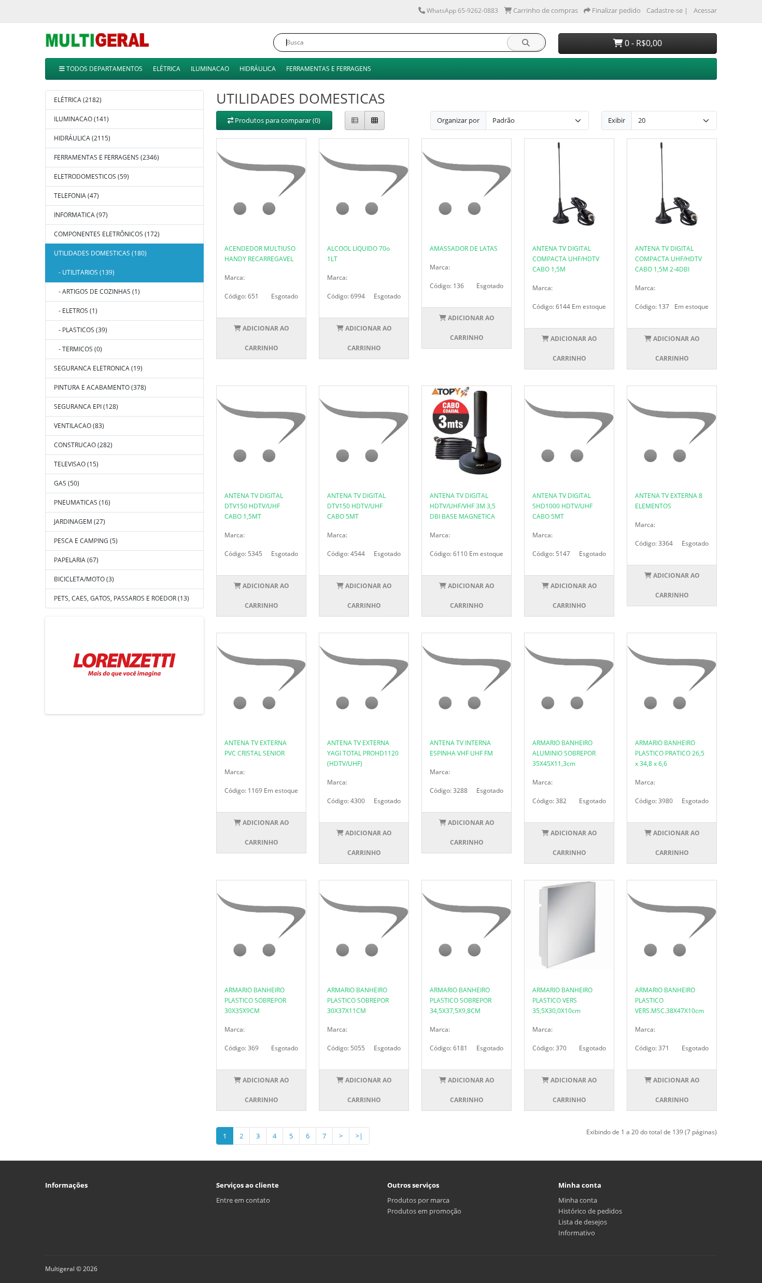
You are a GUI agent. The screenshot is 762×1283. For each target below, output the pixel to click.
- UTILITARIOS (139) (84, 272)
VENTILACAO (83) (79, 425)
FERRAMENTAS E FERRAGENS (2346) (106, 157)
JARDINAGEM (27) (79, 521)
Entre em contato (243, 1200)
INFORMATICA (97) (81, 214)
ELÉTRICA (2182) (78, 99)
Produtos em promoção (424, 1211)
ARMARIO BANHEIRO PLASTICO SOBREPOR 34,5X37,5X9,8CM (460, 1000)
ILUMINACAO (210, 68)
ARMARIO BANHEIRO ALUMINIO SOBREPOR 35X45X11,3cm (564, 753)
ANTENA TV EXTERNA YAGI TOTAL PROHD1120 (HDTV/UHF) (363, 753)
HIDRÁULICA (257, 68)
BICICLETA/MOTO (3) (84, 579)
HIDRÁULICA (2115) (82, 138)
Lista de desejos (582, 1222)
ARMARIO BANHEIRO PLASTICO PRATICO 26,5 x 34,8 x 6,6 (669, 753)
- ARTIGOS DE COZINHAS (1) (97, 291)
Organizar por (458, 120)
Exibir (616, 120)
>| (359, 1136)
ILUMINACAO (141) (81, 119)
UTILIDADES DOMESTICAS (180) (100, 253)
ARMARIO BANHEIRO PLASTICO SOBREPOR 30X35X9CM (255, 1000)
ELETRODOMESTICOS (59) (91, 176)
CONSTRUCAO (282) (83, 444)
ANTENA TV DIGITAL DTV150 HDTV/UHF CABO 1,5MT (253, 506)
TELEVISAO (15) (76, 464)
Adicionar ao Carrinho (265, 338)
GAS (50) (66, 483)
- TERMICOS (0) (78, 349)
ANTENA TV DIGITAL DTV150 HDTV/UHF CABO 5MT (356, 506)
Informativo (576, 1232)
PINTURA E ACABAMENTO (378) (100, 387)
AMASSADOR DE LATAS (464, 248)
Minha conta (577, 1200)
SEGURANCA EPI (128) (86, 406)
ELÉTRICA (166, 68)
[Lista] (355, 120)
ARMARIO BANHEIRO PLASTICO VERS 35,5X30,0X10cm (562, 1000)
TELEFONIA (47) (76, 195)
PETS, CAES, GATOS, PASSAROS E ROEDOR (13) (121, 598)
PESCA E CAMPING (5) (86, 540)
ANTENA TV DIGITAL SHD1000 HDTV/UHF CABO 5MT (562, 506)
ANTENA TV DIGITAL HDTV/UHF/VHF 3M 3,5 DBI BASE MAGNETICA (463, 506)
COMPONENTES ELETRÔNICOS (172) (107, 234)
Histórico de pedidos (590, 1211)
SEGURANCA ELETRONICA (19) (98, 368)
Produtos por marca (418, 1200)
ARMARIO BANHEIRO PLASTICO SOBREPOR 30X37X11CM (358, 1000)
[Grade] (374, 120)
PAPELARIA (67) (76, 559)
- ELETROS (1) (75, 310)
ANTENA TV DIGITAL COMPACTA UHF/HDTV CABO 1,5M (565, 259)
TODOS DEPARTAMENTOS (104, 68)
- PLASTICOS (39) (80, 329)
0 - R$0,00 (642, 43)
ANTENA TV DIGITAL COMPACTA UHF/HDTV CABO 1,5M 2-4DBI (668, 259)
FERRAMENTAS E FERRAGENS (328, 68)
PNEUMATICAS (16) (82, 502)
